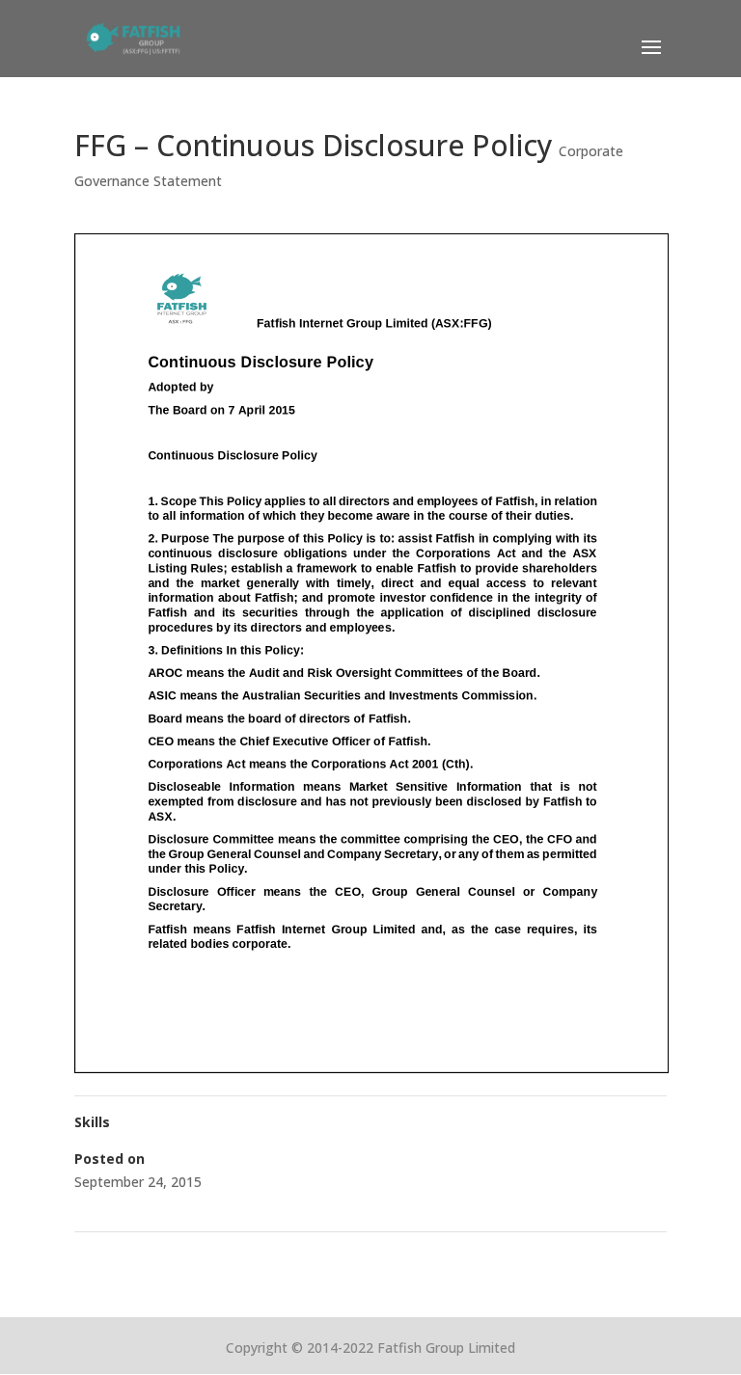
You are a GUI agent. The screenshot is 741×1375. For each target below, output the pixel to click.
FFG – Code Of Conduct (584, 1257)
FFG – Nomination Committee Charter (202, 1257)
